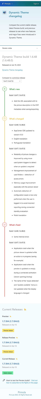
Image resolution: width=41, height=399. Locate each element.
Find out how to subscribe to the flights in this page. (22, 381)
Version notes (7, 48)
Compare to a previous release (14, 78)
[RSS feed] (25, 309)
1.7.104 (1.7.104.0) (10, 321)
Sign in (36, 3)
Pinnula (7, 3)
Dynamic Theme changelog (12, 70)
